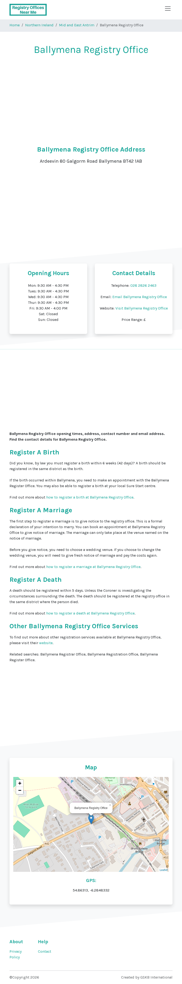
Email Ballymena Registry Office (139, 297)
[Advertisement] (91, 95)
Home (14, 25)
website (46, 643)
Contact (44, 951)
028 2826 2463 (143, 285)
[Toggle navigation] (168, 8)
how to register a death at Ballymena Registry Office (90, 613)
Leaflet (164, 870)
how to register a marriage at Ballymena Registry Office (93, 566)
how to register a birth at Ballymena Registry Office (89, 497)
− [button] (19, 790)
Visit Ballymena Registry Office (141, 308)
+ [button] (19, 783)
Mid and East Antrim (76, 25)
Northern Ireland (39, 25)
